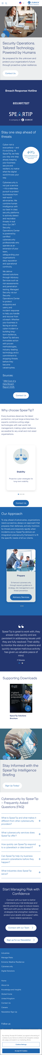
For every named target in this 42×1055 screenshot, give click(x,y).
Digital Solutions (8, 971)
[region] (21, 1042)
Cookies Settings (21, 1044)
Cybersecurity (7, 966)
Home (3, 981)
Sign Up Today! (12, 786)
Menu (3, 3)
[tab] (18, 494)
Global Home (6, 994)
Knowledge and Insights (11, 990)
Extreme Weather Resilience (12, 962)
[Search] (6, 3)
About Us (5, 985)
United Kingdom (8, 998)
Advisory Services (21, 597)
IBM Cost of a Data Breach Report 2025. (9, 384)
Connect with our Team (18, 928)
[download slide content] (28, 708)
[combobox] (22, 3)
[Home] (34, 3)
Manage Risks (7, 957)
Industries (5, 953)
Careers (4, 1007)
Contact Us (10, 73)
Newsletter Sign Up (9, 1012)
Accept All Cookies (21, 1051)
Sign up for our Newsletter (19, 940)
